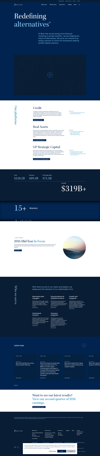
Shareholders (61, 1)
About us (59, 432)
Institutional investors (49, 436)
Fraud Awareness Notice (79, 442)
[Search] (78, 4)
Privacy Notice (35, 442)
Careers (74, 1)
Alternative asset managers (50, 432)
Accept (61, 451)
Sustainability (60, 435)
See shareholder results (38, 407)
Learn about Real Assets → (40, 140)
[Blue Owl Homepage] (19, 4)
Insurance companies (49, 437)
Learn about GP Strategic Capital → (41, 159)
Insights (70, 4)
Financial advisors (48, 433)
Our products (34, 438)
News (75, 4)
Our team (60, 433)
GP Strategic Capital (36, 436)
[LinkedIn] (15, 447)
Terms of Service (46, 442)
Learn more (17, 250)
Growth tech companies (49, 435)
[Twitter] (17, 447)
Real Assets (34, 435)
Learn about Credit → (38, 120)
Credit (33, 433)
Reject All (71, 451)
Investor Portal (68, 1)
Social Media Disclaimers (69, 442)
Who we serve (53, 4)
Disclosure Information (58, 442)
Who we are (62, 4)
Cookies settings (52, 451)
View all (16, 385)
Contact (78, 1)
